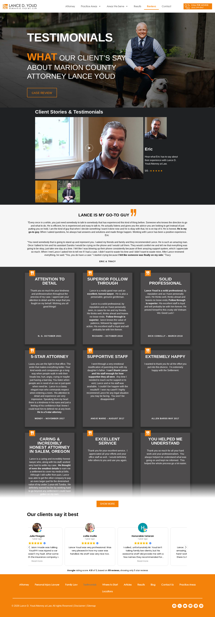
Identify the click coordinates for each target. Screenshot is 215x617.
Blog (153, 584)
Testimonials (89, 584)
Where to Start (110, 584)
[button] (89, 148)
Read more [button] (107, 561)
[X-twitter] (180, 606)
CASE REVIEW (42, 93)
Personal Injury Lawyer (47, 584)
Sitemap (91, 606)
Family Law (71, 584)
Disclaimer (79, 606)
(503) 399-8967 (197, 7)
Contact (166, 6)
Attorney (70, 6)
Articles (128, 584)
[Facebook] (174, 606)
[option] (46, 191)
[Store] (190, 606)
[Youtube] (185, 606)
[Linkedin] (196, 606)
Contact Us (167, 584)
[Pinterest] (201, 606)
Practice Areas (89, 6)
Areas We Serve (115, 6)
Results (137, 6)
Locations (107, 591)
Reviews (151, 6)
